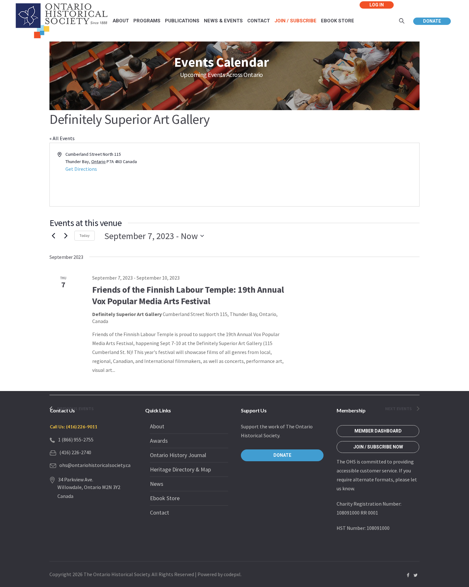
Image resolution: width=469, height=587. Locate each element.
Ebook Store (165, 498)
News (156, 483)
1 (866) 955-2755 (75, 439)
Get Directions (81, 169)
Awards (159, 440)
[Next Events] (66, 236)
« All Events (62, 138)
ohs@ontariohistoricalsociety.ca (94, 465)
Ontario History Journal (178, 455)
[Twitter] (415, 575)
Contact (159, 512)
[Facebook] (408, 575)
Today (84, 235)
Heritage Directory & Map (180, 469)
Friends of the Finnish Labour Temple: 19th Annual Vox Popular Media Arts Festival (188, 295)
